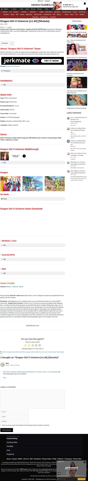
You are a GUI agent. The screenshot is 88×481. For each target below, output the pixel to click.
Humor (71, 14)
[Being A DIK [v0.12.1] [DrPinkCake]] (77, 49)
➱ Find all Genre (44, 17)
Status (46, 9)
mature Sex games (47, 469)
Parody (50, 352)
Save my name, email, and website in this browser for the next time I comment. (26, 425)
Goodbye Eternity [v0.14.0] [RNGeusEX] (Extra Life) (78, 130)
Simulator (82, 14)
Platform (6, 9)
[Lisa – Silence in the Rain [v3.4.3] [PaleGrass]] (77, 36)
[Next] (61, 184)
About (9, 459)
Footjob (20, 352)
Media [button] (5, 199)
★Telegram (47, 1)
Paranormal (35, 17)
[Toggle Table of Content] (11, 43)
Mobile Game (29, 14)
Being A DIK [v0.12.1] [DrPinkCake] (77, 57)
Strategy (75, 12)
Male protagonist (27, 352)
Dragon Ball (14, 352)
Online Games (48, 12)
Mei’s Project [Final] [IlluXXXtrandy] (77, 32)
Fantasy (22, 14)
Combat (66, 14)
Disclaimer (37, 459)
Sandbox (41, 12)
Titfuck (58, 352)
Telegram (60, 459)
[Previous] (4, 184)
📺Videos (27, 9)
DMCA (20, 459)
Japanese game (38, 14)
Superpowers (57, 12)
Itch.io (21, 286)
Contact (14, 459)
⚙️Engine (39, 9)
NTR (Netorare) (47, 14)
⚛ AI (10, 12)
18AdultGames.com (44, 5)
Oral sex (45, 352)
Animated (8, 352)
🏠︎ (1, 9)
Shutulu (16, 106)
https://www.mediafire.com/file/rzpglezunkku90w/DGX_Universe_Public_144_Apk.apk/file (30, 372)
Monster (59, 14)
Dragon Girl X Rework (13, 66)
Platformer (6, 14)
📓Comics (33, 9)
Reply (4, 377)
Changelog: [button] (6, 70)
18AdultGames (74, 162)
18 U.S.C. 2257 (28, 459)
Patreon (8, 286)
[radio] (25, 345)
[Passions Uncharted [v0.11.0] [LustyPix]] (77, 65)
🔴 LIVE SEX (53, 17)
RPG (54, 14)
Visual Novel (33, 12)
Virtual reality (82, 12)
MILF (17, 14)
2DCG (4, 352)
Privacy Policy (46, 459)
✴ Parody (23, 12)
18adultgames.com (41, 479)
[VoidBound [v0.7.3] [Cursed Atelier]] (77, 100)
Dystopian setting (66, 12)
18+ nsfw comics (38, 470)
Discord (15, 286)
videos (46, 470)
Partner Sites (77, 459)
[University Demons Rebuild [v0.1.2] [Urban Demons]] (77, 83)
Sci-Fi (76, 14)
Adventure (5, 12)
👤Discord (40, 1)
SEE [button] (4, 84)
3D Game (15, 12)
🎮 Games (13, 9)
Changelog (68, 459)
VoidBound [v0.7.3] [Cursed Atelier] (76, 108)
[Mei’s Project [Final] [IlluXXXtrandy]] (77, 27)
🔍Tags (21, 9)
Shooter (13, 14)
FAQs (54, 459)
